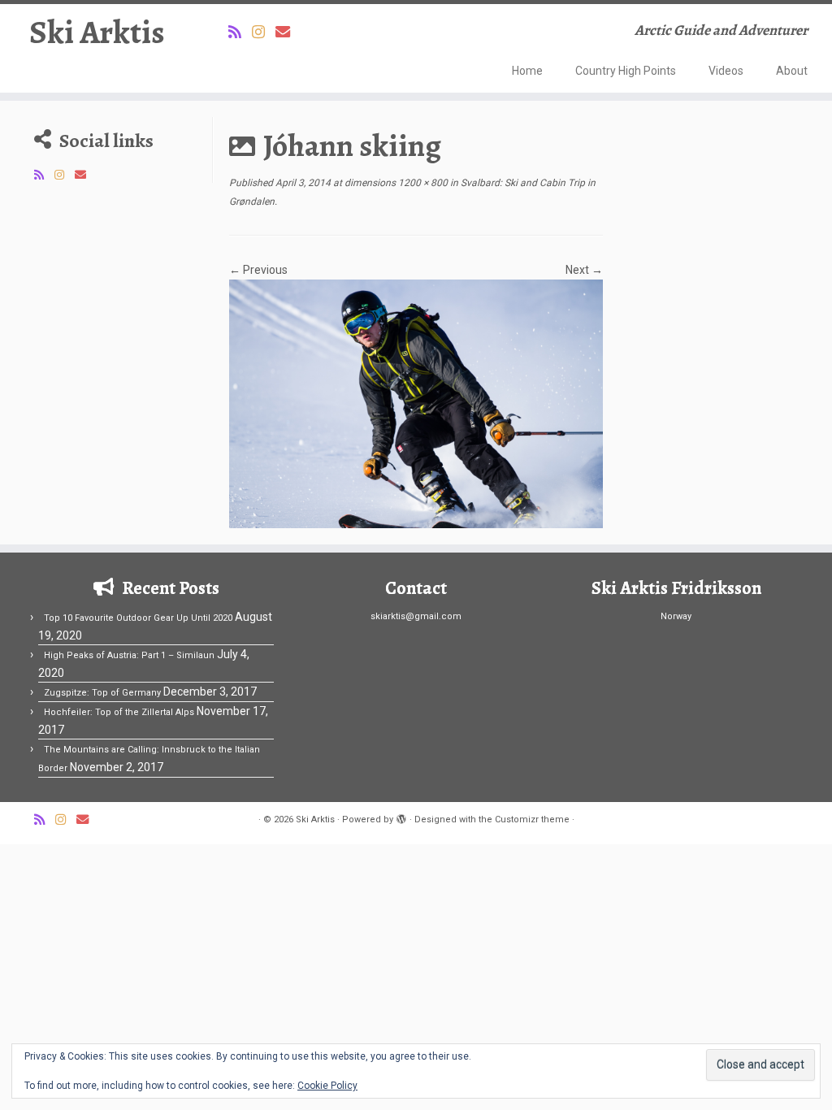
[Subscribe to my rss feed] (240, 32)
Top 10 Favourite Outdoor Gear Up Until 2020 (138, 618)
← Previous (258, 269)
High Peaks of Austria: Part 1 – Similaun (129, 655)
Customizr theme (532, 819)
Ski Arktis (97, 32)
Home (527, 70)
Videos (725, 70)
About (792, 70)
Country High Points (625, 70)
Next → (584, 269)
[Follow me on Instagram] (263, 32)
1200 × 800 (422, 183)
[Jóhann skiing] (416, 403)
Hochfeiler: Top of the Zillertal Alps (119, 712)
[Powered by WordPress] (401, 816)
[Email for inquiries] (288, 32)
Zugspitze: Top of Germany (102, 692)
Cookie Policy (327, 1085)
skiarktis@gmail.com (416, 616)
